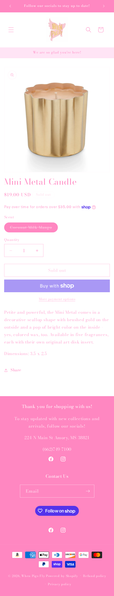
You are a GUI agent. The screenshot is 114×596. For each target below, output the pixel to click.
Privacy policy (59, 584)
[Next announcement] (104, 6)
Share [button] (16, 370)
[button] (11, 30)
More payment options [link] (57, 299)
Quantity (11, 239)
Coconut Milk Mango (34, 228)
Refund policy (94, 576)
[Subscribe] (88, 491)
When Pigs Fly (33, 575)
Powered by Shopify (62, 575)
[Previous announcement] (10, 6)
